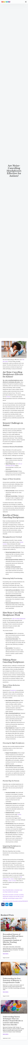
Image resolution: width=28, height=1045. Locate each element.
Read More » (6, 953)
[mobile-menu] (26, 2)
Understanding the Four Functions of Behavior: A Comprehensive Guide (12, 980)
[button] (3, 904)
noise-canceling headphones (18, 618)
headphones (13, 690)
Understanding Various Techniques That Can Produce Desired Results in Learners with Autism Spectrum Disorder (13, 1021)
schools (8, 396)
